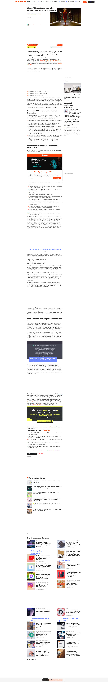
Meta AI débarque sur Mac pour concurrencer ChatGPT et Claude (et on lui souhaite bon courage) (43, 576)
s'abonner (92, 1)
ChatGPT (45, 62)
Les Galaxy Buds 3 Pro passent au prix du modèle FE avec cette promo (73, 625)
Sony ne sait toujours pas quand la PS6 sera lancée (43, 610)
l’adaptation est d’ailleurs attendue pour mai (50, 60)
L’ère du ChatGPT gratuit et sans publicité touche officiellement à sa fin (43, 634)
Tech (69, 5)
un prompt (31, 333)
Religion (29, 456)
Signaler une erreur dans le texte (53, 451)
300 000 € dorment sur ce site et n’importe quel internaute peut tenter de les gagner (73, 583)
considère (60, 394)
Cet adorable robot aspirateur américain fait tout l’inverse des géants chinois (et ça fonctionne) (73, 653)
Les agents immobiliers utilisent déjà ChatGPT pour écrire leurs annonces (47, 510)
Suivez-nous (59, 44)
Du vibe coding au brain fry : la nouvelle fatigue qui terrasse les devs (71, 134)
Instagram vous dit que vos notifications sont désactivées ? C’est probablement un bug (43, 585)
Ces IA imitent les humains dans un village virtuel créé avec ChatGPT (46, 493)
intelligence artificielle (51, 364)
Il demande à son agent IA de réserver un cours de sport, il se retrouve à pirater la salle (75, 111)
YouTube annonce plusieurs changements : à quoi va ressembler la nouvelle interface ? (43, 557)
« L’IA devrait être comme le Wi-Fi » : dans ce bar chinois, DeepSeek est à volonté (43, 625)
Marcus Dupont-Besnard (35, 24)
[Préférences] (86, 2)
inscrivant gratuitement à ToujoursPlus (47, 427)
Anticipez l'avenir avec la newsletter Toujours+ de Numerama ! (46, 481)
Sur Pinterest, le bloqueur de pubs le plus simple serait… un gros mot (43, 643)
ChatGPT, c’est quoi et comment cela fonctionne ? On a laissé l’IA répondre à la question (47, 487)
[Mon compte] (84, 2)
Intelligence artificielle (76, 5)
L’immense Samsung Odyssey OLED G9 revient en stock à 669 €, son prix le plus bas (43, 544)
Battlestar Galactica (31, 402)
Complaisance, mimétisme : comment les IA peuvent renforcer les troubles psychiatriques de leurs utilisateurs (47, 499)
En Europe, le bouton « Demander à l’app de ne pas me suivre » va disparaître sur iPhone (72, 644)
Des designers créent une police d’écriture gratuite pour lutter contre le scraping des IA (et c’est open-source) (72, 123)
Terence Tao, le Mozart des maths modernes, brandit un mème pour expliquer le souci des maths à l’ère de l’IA (43, 443)
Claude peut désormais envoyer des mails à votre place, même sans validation (72, 565)
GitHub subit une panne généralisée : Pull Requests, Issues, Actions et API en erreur (73, 612)
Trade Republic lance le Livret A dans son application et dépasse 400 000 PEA (73, 544)
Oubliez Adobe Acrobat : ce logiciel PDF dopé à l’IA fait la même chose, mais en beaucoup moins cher (72, 96)
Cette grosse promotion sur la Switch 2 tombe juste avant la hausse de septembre (73, 574)
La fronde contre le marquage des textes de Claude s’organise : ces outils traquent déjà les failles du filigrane (42, 653)
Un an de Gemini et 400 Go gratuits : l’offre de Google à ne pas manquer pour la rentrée (43, 567)
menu (28, 1)
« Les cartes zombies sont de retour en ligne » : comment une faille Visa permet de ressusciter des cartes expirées (73, 553)
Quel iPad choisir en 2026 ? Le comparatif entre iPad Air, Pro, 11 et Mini (73, 634)
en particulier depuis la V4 (38, 404)
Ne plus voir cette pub (31, 41)
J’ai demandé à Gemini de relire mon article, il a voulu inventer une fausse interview (46, 504)
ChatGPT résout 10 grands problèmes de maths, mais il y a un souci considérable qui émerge (72, 129)
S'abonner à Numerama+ (44, 421)
